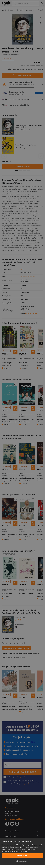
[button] (22, 861)
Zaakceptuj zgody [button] (22, 855)
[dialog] (22, 851)
